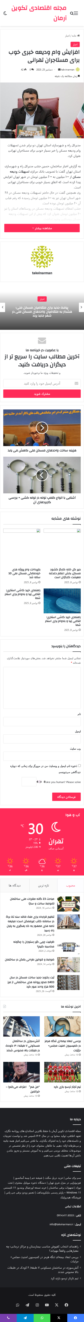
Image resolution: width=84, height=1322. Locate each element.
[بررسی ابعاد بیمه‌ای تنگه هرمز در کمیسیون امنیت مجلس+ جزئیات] (62, 1026)
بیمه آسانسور (22, 1177)
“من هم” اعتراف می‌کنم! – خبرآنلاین (23, 1089)
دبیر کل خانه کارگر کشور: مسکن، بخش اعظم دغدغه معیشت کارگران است (65, 573)
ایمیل (78, 731)
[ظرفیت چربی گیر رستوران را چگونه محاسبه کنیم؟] (68, 947)
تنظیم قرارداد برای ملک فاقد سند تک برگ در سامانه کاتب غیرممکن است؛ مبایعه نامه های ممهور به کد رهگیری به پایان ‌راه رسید (30, 923)
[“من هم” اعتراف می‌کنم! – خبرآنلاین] (21, 1072)
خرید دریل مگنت (54, 1177)
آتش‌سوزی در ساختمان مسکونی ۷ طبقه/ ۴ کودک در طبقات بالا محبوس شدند (23, 1045)
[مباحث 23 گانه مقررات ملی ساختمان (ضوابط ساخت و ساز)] (68, 904)
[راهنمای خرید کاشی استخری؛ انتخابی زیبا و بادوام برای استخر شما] (62, 600)
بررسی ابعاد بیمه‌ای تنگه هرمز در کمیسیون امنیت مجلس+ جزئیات (63, 1045)
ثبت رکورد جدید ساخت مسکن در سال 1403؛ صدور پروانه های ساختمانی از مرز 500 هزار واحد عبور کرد (31, 982)
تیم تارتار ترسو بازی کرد (67, 1087)
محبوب (70, 885)
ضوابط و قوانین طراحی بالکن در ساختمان (29, 959)
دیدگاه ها (15, 885)
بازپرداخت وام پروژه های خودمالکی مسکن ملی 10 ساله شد (24, 573)
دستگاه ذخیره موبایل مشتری (30, 1182)
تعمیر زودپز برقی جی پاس (20, 1192)
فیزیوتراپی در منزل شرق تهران (64, 1182)
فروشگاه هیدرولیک (70, 1197)
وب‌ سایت (75, 748)
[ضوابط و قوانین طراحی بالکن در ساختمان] (68, 964)
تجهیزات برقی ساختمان (61, 1187)
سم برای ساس (73, 1177)
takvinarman (67, 69)
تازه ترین (43, 885)
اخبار (67, 35)
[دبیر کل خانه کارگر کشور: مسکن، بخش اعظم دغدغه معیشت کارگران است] (62, 547)
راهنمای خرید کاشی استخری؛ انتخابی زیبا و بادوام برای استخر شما (63, 621)
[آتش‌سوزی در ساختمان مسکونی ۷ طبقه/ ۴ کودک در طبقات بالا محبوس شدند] (21, 1026)
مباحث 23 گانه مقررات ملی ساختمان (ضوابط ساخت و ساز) (32, 901)
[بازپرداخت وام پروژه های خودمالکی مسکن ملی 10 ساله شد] (21, 547)
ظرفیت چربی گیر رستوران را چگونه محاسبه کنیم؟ (33, 944)
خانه (74, 35)
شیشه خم (37, 1177)
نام (79, 714)
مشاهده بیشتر (43, 228)
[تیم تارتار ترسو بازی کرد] (62, 1072)
